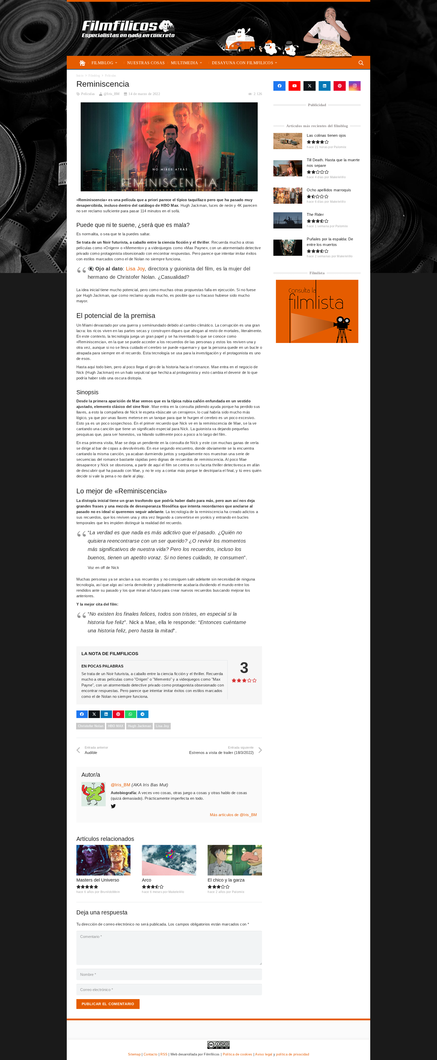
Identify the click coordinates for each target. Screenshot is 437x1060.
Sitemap (134, 1054)
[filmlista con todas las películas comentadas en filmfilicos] (317, 341)
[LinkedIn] (325, 86)
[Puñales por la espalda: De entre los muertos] (287, 248)
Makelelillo (176, 892)
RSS (163, 1054)
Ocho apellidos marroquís (329, 190)
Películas (88, 94)
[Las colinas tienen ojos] (287, 141)
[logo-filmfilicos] (128, 29)
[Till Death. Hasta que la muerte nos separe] (287, 168)
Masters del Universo (97, 880)
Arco (146, 880)
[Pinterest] (340, 86)
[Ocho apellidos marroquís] (287, 196)
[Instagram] (355, 86)
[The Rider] (287, 220)
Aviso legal (263, 1054)
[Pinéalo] (118, 714)
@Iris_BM (111, 94)
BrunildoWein (110, 892)
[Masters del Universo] (103, 860)
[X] (309, 86)
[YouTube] (295, 86)
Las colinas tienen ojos (326, 135)
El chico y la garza (226, 880)
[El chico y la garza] (235, 860)
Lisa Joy (135, 268)
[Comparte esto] (82, 714)
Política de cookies (237, 1054)
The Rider (315, 214)
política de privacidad (292, 1054)
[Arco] (169, 860)
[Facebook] (279, 86)
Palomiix (238, 892)
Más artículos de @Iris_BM (233, 815)
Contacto (150, 1054)
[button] (116, 62)
